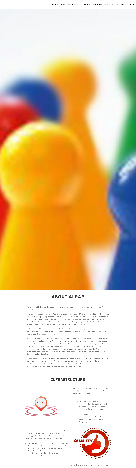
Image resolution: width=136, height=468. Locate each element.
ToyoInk (108, 4)
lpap (6, 5)
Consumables (121, 4)
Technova (96, 4)
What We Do (66, 4)
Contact (131, 4)
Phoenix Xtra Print (80, 4)
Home (54, 4)
